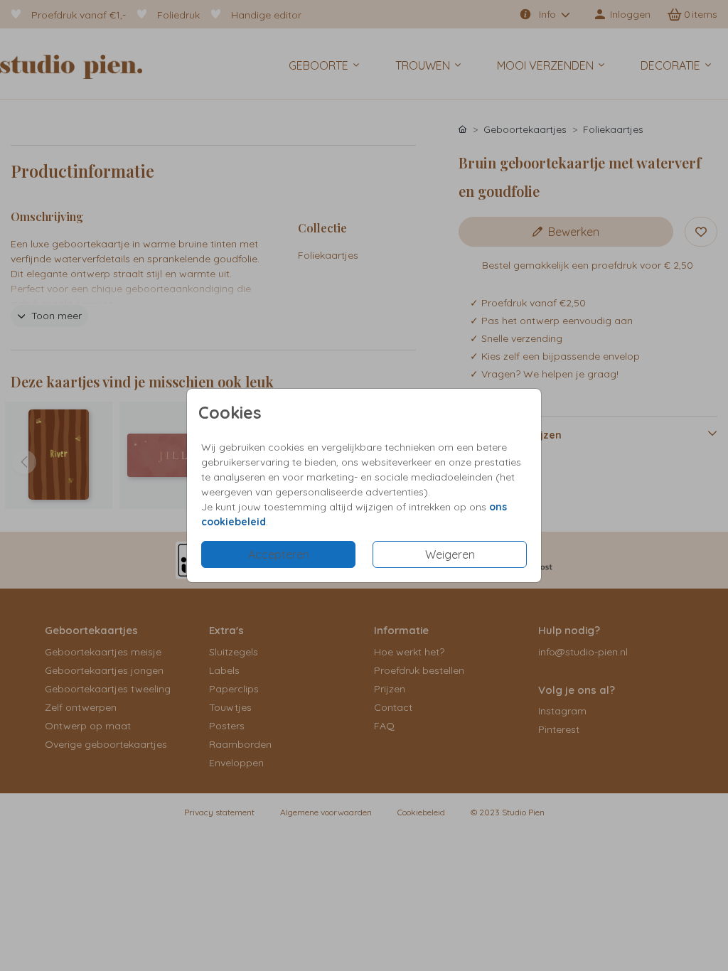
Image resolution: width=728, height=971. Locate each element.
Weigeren (450, 554)
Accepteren (278, 554)
